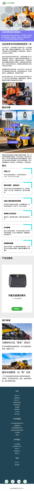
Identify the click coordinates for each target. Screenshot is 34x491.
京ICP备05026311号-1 (17, 488)
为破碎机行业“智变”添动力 (16, 342)
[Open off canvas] (31, 3)
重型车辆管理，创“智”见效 (16, 372)
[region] (17, 288)
